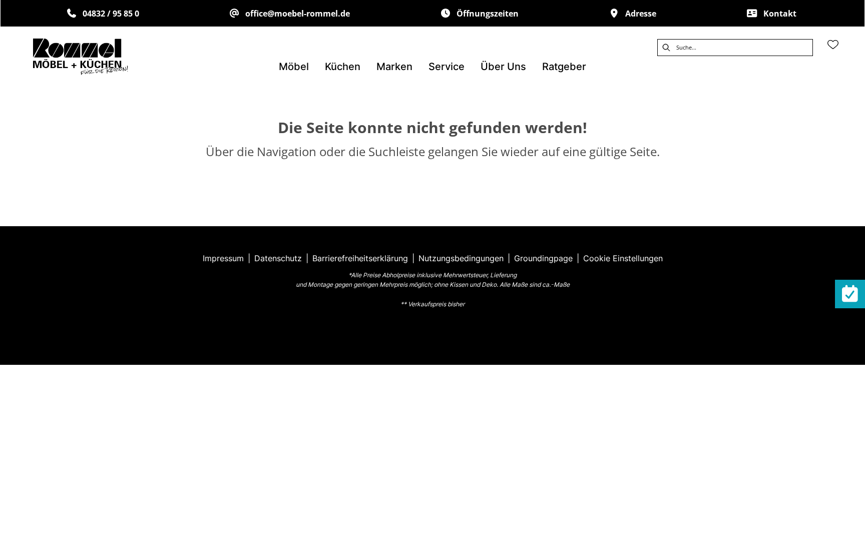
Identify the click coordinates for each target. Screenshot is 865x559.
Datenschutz (278, 258)
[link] (294, 67)
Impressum (223, 258)
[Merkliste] (833, 45)
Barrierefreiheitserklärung (360, 258)
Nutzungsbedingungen (461, 258)
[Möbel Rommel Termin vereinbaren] (850, 294)
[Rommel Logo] (80, 57)
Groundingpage (543, 258)
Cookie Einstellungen (623, 258)
